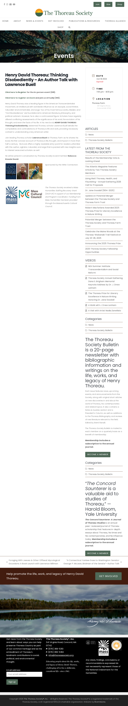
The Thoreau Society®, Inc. (36, 699)
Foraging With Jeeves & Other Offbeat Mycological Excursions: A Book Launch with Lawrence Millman (33, 562)
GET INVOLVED (108, 576)
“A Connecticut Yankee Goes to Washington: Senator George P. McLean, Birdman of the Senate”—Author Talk (91, 562)
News (91, 134)
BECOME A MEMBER (97, 454)
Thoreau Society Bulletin (100, 140)
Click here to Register (15, 92)
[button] (69, 27)
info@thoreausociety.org (61, 655)
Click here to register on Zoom (20, 98)
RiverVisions (99, 702)
